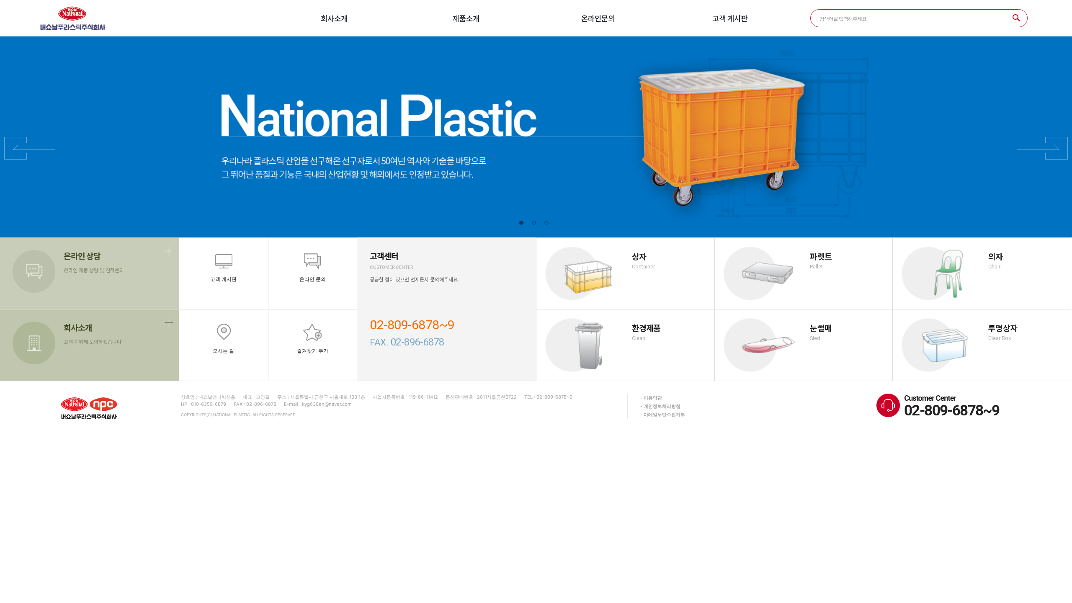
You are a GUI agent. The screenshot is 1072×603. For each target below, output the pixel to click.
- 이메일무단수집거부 (662, 414)
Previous (29, 148)
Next (1042, 148)
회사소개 (334, 18)
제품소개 (466, 18)
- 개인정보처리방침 (660, 406)
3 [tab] (546, 223)
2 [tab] (534, 223)
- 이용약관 (651, 398)
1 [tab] (521, 223)
